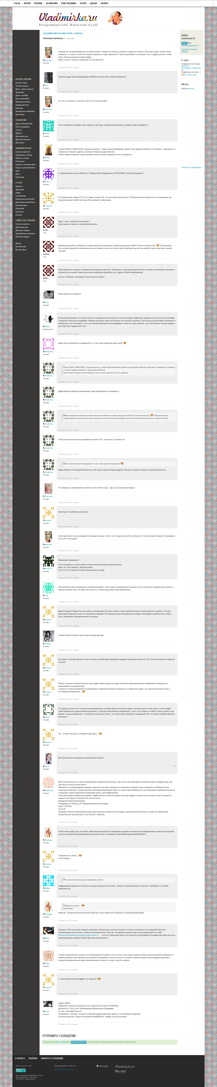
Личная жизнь (21, 86)
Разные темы (21, 83)
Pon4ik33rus (49, 376)
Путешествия (21, 205)
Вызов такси (20, 250)
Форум (27, 3)
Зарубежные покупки (25, 234)
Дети (17, 174)
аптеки (29, 155)
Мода (18, 193)
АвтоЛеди (19, 115)
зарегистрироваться (78, 1042)
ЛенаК (47, 134)
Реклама (33, 1058)
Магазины (20, 161)
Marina (47, 327)
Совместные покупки (25, 220)
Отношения (20, 196)
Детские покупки (23, 140)
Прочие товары (22, 237)
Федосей (48, 520)
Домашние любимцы (25, 111)
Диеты (18, 243)
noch (46, 85)
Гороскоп (19, 212)
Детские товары (22, 230)
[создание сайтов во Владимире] (120, 1071)
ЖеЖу (47, 158)
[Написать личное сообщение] (44, 60)
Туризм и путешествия (25, 165)
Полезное (19, 177)
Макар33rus (49, 352)
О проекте (20, 1058)
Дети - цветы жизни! (24, 89)
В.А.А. (47, 302)
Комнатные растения (24, 199)
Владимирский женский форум (57, 33)
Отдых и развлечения (25, 168)
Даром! (93, 3)
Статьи (17, 3)
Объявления (52, 3)
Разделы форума (23, 79)
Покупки (38, 3)
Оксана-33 (48, 569)
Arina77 (47, 182)
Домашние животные (25, 202)
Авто (17, 171)
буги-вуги (48, 60)
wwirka (47, 963)
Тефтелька (49, 496)
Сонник (18, 215)
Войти (184, 43)
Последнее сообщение (191, 68)
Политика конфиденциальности (64, 1069)
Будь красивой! (22, 99)
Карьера (19, 108)
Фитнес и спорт (22, 158)
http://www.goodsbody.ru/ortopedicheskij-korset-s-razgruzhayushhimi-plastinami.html (79, 935)
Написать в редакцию (52, 1058)
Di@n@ (47, 888)
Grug (46, 596)
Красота (19, 186)
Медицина (20, 155)
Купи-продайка (68, 3)
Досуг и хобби (21, 96)
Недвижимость (22, 105)
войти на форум (60, 1042)
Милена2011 (49, 790)
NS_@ (47, 1012)
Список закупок (22, 224)
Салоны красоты (22, 152)
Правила (185, 49)
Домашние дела (22, 102)
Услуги (83, 3)
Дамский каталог (23, 148)
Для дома (19, 143)
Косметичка (20, 247)
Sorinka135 (48, 206)
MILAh (47, 938)
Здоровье (19, 92)
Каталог (104, 3)
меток (191, 89)
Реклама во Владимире (192, 167)
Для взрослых (21, 136)
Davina (47, 766)
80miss (47, 717)
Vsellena (48, 644)
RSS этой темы (190, 75)
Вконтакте (103, 1066)
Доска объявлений (23, 124)
